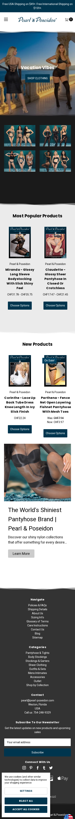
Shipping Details (37, 609)
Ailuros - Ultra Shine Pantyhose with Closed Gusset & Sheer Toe (55, 278)
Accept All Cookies (25, 809)
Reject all (26, 801)
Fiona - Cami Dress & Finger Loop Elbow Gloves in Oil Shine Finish (19, 405)
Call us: (37, 712)
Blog (37, 633)
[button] (21, 553)
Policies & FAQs (37, 605)
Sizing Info (37, 617)
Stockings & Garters (37, 660)
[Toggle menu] (6, 19)
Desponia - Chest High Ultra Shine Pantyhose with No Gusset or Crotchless (19, 278)
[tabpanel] (20, 268)
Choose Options (19, 305)
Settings (26, 791)
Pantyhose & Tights (37, 652)
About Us (37, 613)
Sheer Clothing (38, 664)
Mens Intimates (37, 673)
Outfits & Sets (37, 669)
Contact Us (37, 629)
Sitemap (37, 637)
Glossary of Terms (38, 621)
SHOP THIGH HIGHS (37, 78)
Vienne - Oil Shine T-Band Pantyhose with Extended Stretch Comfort (55, 407)
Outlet (37, 681)
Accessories (37, 677)
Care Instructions (37, 625)
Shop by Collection (37, 685)
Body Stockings (37, 656)
